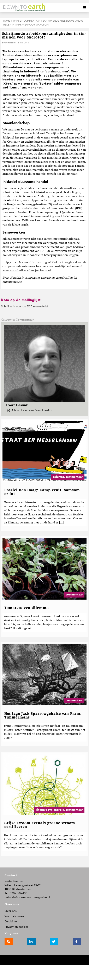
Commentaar (25, 319)
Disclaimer (11, 921)
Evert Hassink (9, 42)
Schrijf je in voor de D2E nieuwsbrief (24, 306)
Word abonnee (14, 916)
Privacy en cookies (16, 927)
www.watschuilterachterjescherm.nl (26, 270)
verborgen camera (47, 129)
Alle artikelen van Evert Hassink (32, 410)
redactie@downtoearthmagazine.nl (27, 897)
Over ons (11, 911)
